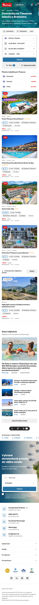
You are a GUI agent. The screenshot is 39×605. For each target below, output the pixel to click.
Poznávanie (23, 31)
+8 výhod (15, 313)
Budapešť (17, 438)
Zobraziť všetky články (19, 421)
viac (35, 23)
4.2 (5, 168)
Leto (31, 31)
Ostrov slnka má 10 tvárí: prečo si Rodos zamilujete (25, 411)
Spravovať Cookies (7, 588)
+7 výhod (30, 216)
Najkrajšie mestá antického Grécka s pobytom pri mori (16, 305)
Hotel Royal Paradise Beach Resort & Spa (18, 163)
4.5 (6, 256)
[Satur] (6, 4)
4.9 (6, 310)
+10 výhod (14, 259)
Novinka (5, 212)
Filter (11, 65)
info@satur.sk (13, 534)
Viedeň (6, 438)
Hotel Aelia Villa (8, 209)
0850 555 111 (13, 514)
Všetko (32, 271)
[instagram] (22, 578)
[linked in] (17, 578)
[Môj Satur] (32, 5)
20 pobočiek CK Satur (16, 508)
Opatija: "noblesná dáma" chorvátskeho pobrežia (23, 391)
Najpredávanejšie (30, 65)
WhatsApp (12, 527)
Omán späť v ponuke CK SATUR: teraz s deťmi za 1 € (25, 401)
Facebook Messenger (16, 521)
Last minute (9, 31)
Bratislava (29, 438)
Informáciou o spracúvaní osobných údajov (15, 497)
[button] (19, 38)
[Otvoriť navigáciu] (36, 5)
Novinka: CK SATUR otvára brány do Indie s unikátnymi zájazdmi (25, 381)
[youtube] (27, 578)
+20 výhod (17, 125)
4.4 (6, 122)
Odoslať (19, 489)
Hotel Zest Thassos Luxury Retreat (15, 253)
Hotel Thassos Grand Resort (13, 119)
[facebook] (11, 578)
